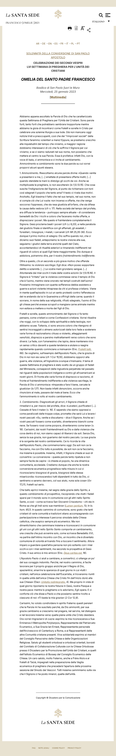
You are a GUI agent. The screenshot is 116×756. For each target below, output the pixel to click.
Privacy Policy (74, 748)
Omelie (28, 22)
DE (43, 43)
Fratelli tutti (84, 349)
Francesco (14, 22)
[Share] (98, 30)
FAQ (33, 748)
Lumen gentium (74, 505)
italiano (99, 22)
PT (78, 43)
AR (37, 43)
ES (56, 43)
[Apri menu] (107, 15)
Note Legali (43, 748)
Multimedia (58, 97)
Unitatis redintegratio (53, 581)
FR (61, 43)
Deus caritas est (73, 552)
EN (50, 43)
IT (67, 43)
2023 (36, 22)
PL (72, 43)
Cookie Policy (58, 748)
